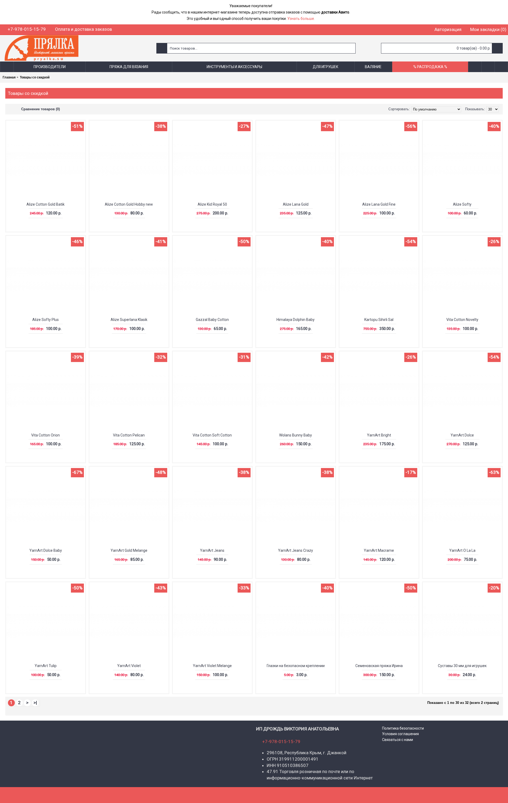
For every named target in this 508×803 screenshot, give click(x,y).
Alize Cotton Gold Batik (45, 204)
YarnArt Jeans (212, 550)
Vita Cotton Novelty (462, 319)
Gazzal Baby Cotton (212, 319)
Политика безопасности (403, 728)
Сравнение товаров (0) (40, 109)
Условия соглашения (400, 734)
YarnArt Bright (379, 435)
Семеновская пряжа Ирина (379, 666)
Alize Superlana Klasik (129, 319)
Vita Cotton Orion (45, 435)
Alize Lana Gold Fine (379, 204)
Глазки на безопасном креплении (296, 666)
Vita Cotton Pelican (129, 435)
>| (35, 702)
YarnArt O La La (462, 550)
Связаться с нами (397, 740)
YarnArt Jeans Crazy (295, 550)
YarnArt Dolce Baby (45, 550)
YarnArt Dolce (462, 435)
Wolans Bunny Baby (295, 435)
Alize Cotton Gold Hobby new (129, 204)
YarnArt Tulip (46, 666)
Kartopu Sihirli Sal (378, 319)
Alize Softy (462, 204)
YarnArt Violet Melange (212, 666)
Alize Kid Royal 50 (212, 204)
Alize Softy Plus (45, 319)
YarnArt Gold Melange (129, 550)
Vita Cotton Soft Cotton (212, 435)
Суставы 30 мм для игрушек (462, 666)
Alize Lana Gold (296, 204)
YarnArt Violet (129, 666)
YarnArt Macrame (379, 550)
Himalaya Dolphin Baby (295, 319)
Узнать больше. (301, 18)
